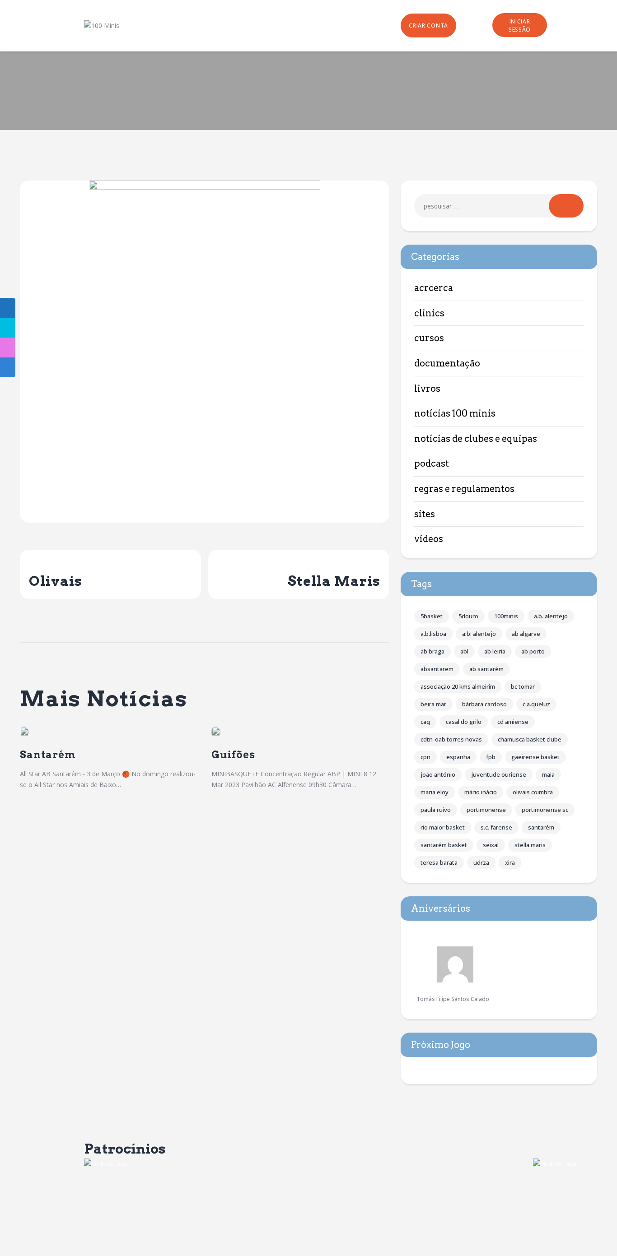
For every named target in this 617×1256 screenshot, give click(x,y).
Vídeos (428, 538)
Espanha (458, 757)
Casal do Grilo (463, 722)
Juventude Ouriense (498, 774)
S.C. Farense (496, 827)
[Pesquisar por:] (499, 206)
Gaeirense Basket (535, 757)
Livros (427, 388)
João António (438, 774)
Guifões (233, 755)
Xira (510, 862)
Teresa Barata (439, 862)
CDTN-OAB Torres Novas (451, 739)
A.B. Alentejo (551, 616)
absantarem (437, 669)
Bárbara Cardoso (484, 704)
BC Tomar (523, 686)
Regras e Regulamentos (464, 488)
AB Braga (432, 651)
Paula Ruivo (436, 810)
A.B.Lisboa (433, 634)
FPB (490, 757)
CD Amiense (512, 722)
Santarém (48, 755)
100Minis (506, 616)
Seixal (491, 845)
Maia (548, 774)
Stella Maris (530, 845)
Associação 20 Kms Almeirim (458, 686)
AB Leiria (494, 651)
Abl (464, 651)
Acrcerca (433, 288)
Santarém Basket (444, 845)
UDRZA (481, 862)
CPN (425, 757)
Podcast (431, 463)
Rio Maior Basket (443, 827)
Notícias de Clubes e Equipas (475, 438)
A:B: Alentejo (479, 634)
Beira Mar (433, 704)
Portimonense (486, 810)
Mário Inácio (480, 792)
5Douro (468, 616)
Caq (425, 722)
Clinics (429, 313)
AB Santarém (486, 669)
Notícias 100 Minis (454, 413)
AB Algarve (526, 634)
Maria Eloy (435, 792)
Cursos (429, 338)
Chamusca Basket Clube (529, 739)
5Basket (432, 616)
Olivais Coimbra (533, 792)
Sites (424, 514)
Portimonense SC (545, 810)
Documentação (447, 363)
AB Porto (533, 651)
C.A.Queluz (536, 704)
